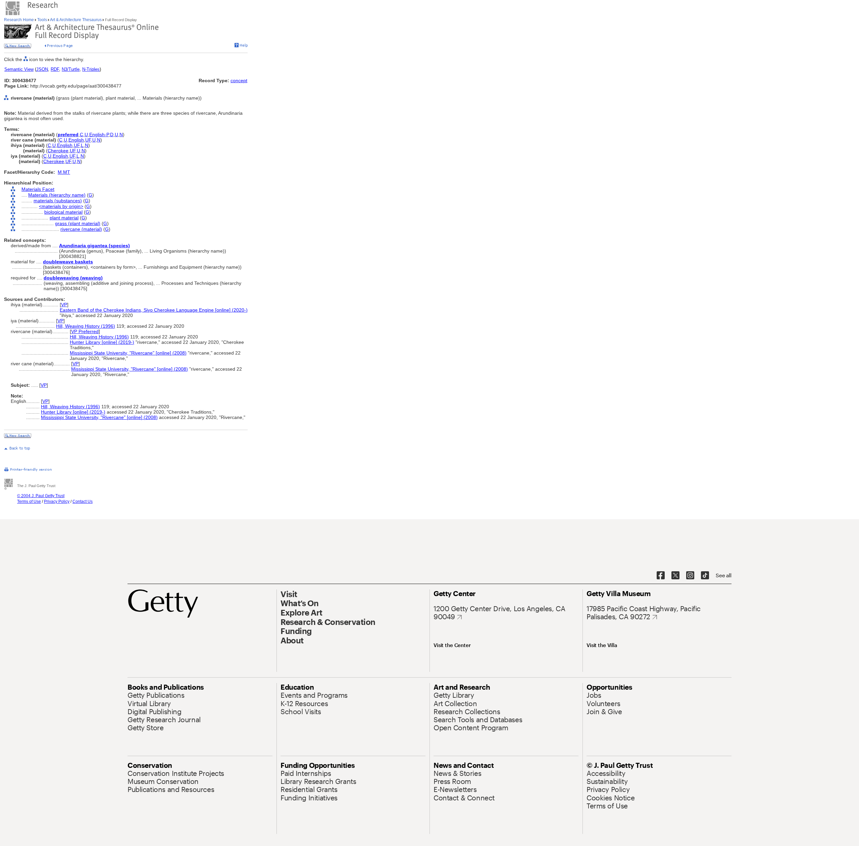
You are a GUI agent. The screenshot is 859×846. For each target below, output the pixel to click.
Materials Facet (37, 189)
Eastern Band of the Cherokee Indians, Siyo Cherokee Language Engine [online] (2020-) (154, 310)
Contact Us (82, 501)
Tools (42, 19)
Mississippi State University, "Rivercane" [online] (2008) (128, 353)
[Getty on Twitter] (675, 576)
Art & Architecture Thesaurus (76, 19)
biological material (63, 212)
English (76, 140)
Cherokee (58, 150)
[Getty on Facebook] (661, 576)
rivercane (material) (81, 229)
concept (239, 80)
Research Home (19, 19)
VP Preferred (85, 331)
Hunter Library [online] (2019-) (102, 342)
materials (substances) (58, 200)
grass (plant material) (77, 223)
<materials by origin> (61, 206)
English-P (99, 134)
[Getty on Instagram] (690, 576)
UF (88, 140)
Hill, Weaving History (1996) (85, 326)
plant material (64, 217)
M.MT (64, 172)
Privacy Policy (56, 501)
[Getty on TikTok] (705, 576)
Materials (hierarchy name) (57, 195)
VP (64, 304)
